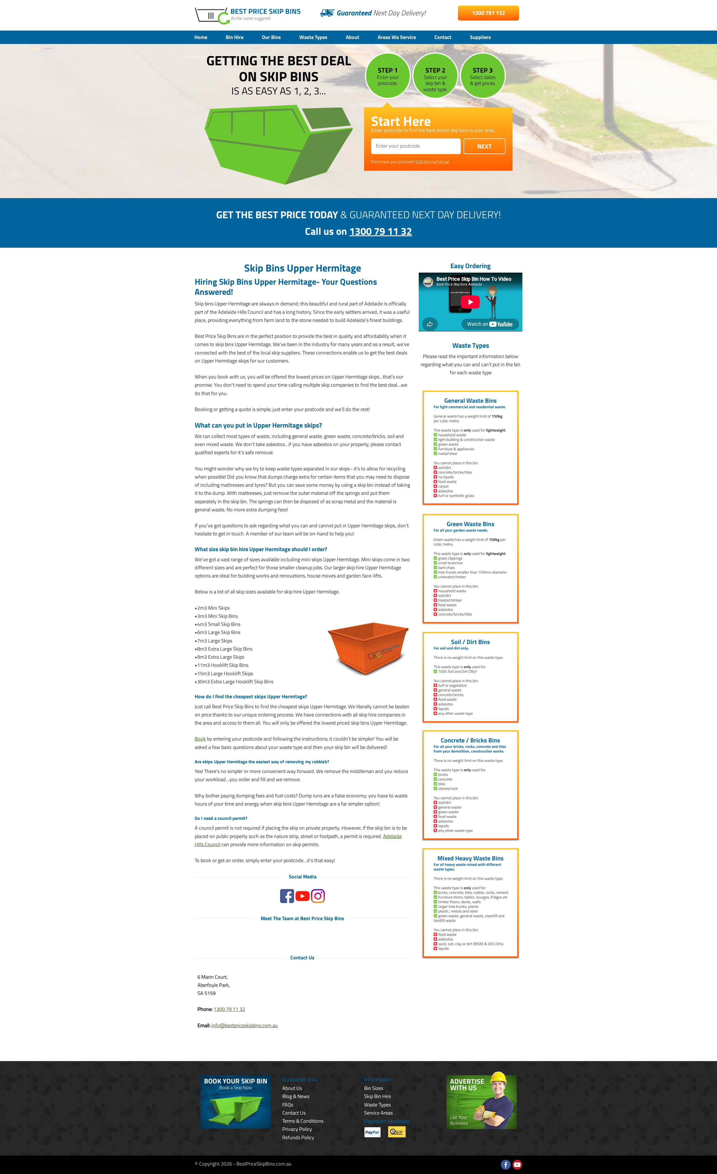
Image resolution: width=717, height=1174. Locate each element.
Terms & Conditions (302, 1121)
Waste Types (313, 37)
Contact (442, 37)
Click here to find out (432, 161)
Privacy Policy (297, 1129)
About (352, 37)
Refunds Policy (298, 1137)
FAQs (287, 1104)
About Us (292, 1088)
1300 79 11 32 (380, 231)
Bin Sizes (373, 1088)
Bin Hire (234, 37)
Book (200, 739)
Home (200, 37)
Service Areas (378, 1113)
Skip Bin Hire (377, 1096)
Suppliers (480, 37)
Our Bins (271, 37)
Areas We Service (397, 37)
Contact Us (294, 1113)
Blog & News (295, 1096)
